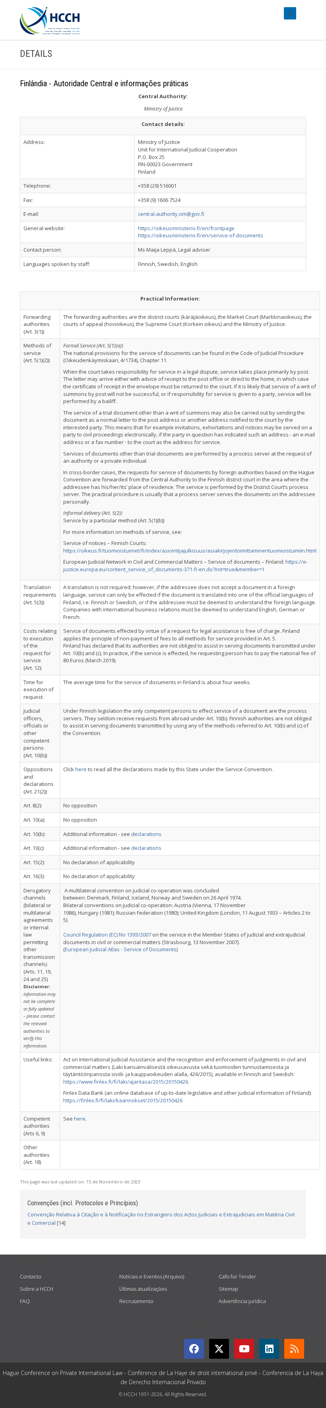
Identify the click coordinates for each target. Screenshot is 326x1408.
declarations (146, 834)
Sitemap (228, 1288)
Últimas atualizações (143, 1288)
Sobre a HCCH (36, 1288)
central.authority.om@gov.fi (171, 213)
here (81, 769)
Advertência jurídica (242, 1301)
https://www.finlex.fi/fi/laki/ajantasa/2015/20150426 (125, 1081)
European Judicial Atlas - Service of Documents (121, 949)
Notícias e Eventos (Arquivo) (151, 1276)
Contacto (30, 1276)
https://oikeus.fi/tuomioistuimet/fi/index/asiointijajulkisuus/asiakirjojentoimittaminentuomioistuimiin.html (189, 550)
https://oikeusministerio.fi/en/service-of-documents (200, 235)
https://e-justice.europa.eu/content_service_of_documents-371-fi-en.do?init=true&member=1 (185, 565)
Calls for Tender (237, 1276)
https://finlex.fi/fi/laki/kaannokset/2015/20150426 (122, 1100)
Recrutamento (136, 1301)
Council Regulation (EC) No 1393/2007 (107, 934)
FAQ (25, 1301)
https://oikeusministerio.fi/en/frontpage (186, 228)
